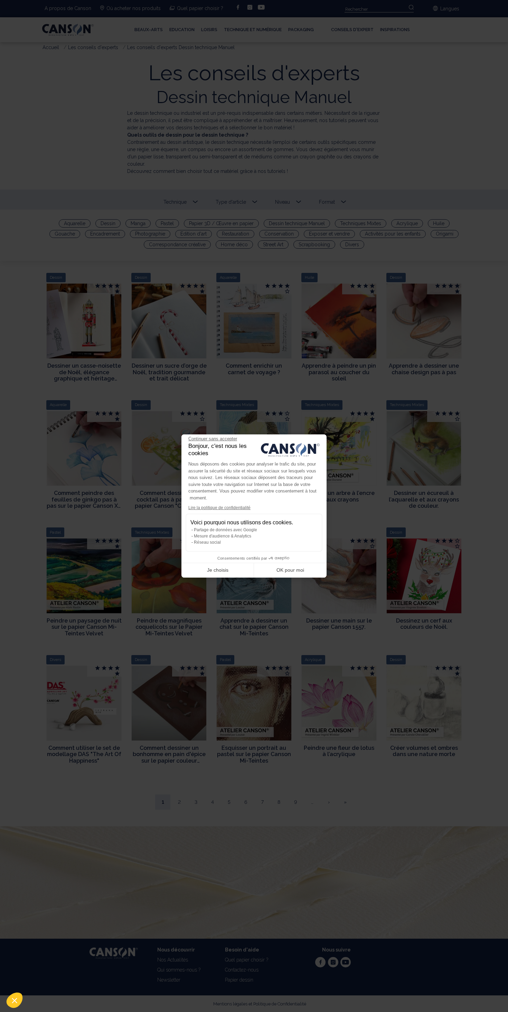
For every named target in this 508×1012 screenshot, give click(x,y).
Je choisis (217, 570)
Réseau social (207, 542)
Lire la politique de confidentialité (219, 507)
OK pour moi (290, 570)
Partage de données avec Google (225, 529)
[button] (14, 1000)
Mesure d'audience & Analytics (222, 536)
